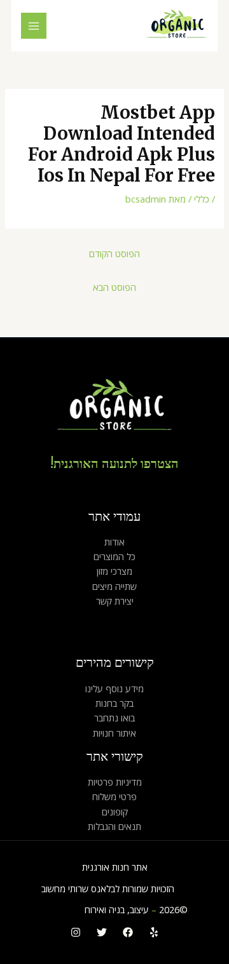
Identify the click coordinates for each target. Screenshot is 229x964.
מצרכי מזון (114, 571)
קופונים (115, 811)
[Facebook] (128, 932)
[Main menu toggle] (33, 25)
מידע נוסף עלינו (114, 688)
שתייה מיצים (114, 586)
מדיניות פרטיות (115, 781)
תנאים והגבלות (114, 826)
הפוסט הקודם (114, 253)
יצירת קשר (115, 600)
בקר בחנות (114, 703)
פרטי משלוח (114, 796)
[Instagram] (76, 932)
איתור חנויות (114, 732)
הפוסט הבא (114, 287)
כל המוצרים (114, 556)
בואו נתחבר (114, 717)
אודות (114, 541)
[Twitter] (102, 932)
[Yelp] (154, 932)
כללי (201, 198)
